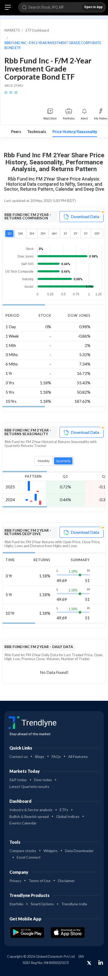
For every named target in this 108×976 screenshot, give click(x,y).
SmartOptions (42, 904)
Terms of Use (40, 880)
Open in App (93, 7)
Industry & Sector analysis (30, 809)
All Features (78, 756)
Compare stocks (22, 850)
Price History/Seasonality (74, 132)
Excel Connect (29, 857)
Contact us (18, 756)
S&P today (18, 779)
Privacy (15, 880)
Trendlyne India (74, 904)
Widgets (51, 850)
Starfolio (16, 904)
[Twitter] (89, 963)
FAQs (56, 756)
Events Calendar (22, 823)
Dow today (43, 779)
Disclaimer (66, 880)
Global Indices (67, 816)
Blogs (39, 756)
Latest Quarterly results (29, 786)
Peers (16, 132)
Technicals (37, 132)
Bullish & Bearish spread (29, 816)
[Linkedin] (101, 962)
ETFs (64, 809)
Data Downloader (79, 850)
